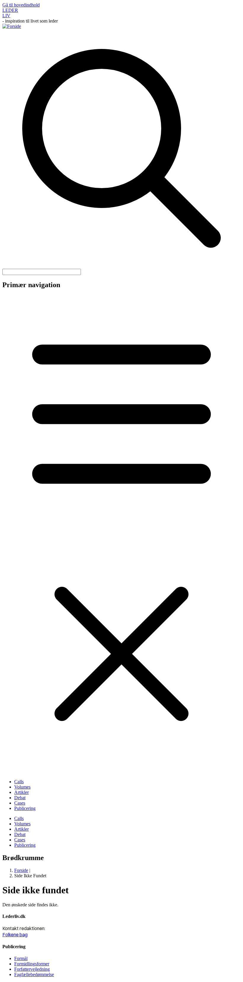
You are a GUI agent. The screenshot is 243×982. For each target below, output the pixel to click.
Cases (19, 802)
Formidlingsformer (31, 963)
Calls (19, 781)
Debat (19, 797)
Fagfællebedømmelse (34, 974)
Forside (21, 870)
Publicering (25, 808)
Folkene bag (15, 934)
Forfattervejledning (32, 969)
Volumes (22, 786)
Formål (21, 958)
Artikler (21, 792)
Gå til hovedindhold (21, 4)
